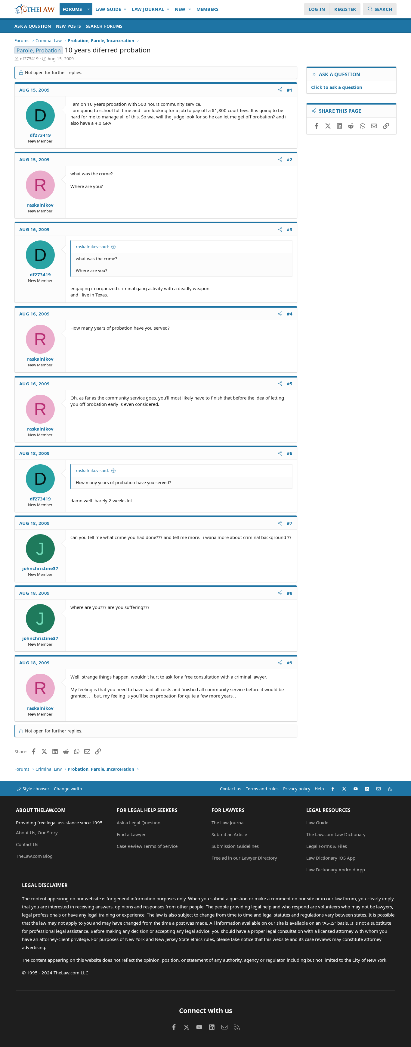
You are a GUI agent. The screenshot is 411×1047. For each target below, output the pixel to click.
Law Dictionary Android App (335, 870)
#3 (290, 229)
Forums (72, 9)
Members (207, 9)
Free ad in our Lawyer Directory (244, 858)
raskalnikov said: (92, 246)
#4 (290, 314)
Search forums (104, 26)
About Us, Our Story (37, 832)
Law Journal (148, 9)
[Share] (280, 90)
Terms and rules (262, 789)
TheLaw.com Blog (34, 856)
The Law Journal (228, 823)
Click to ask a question (336, 87)
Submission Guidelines (235, 846)
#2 (290, 159)
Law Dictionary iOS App (330, 858)
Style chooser (35, 789)
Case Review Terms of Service (147, 846)
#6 (290, 453)
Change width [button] (68, 789)
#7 (290, 523)
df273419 (29, 58)
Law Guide (108, 9)
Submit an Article (229, 834)
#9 (290, 663)
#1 (290, 90)
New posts (68, 26)
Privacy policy (296, 789)
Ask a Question (32, 26)
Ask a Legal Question (138, 823)
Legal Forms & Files (326, 846)
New (180, 9)
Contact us (230, 789)
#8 (290, 593)
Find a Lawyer (131, 834)
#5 (290, 384)
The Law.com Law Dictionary (336, 834)
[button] (89, 9)
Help (319, 789)
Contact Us (27, 844)
